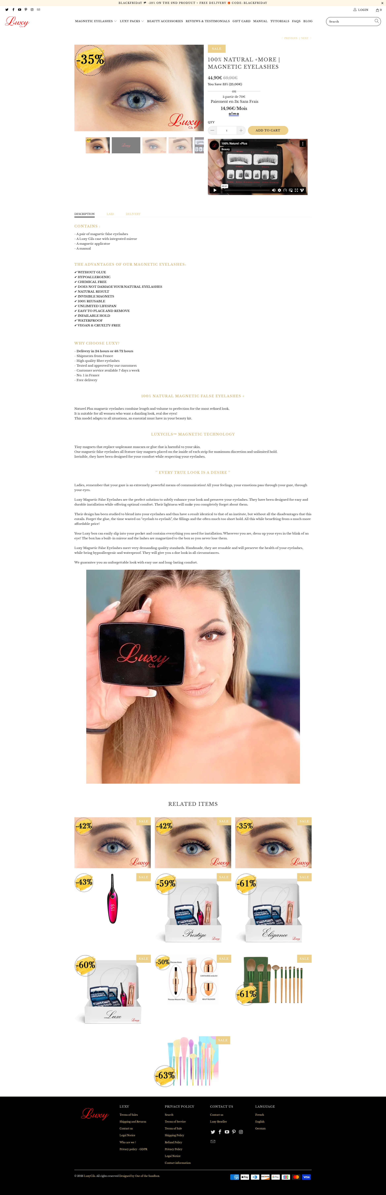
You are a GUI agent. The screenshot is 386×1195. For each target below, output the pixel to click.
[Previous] (81, 88)
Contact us (126, 1128)
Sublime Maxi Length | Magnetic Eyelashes (273, 842)
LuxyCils (89, 1175)
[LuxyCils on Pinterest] (25, 9)
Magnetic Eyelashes (94, 21)
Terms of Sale (173, 1128)
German (260, 1128)
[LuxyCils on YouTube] (19, 9)
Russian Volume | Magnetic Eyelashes (112, 842)
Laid (110, 214)
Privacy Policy (173, 1149)
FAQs (296, 21)
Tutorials (279, 21)
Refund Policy (173, 1142)
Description (84, 214)
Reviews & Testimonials (208, 21)
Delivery (133, 214)
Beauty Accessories (165, 21)
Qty (211, 122)
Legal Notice (127, 1135)
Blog (308, 21)
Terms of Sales (129, 1114)
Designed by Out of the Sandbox (139, 1175)
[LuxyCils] (33, 22)
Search (169, 1114)
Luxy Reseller (218, 1121)
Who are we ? (128, 1142)
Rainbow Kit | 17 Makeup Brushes (192, 1061)
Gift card (241, 21)
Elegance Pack (273, 911)
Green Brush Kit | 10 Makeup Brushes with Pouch (273, 980)
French (259, 1114)
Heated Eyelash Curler (112, 898)
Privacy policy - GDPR (133, 1149)
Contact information (178, 1162)
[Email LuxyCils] (38, 9)
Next (305, 38)
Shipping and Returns (133, 1121)
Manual (260, 21)
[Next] (197, 88)
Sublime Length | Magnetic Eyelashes (193, 842)
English (259, 1121)
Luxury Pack (112, 993)
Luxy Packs (130, 21)
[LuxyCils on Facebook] (13, 9)
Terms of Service (175, 1121)
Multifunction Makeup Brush (193, 980)
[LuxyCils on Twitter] (6, 9)
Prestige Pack (193, 911)
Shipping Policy (174, 1135)
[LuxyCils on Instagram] (32, 9)
